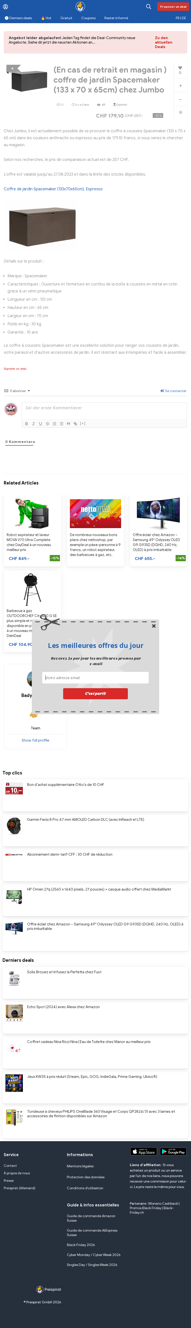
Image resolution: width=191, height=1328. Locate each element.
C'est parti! (95, 693)
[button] (96, 645)
